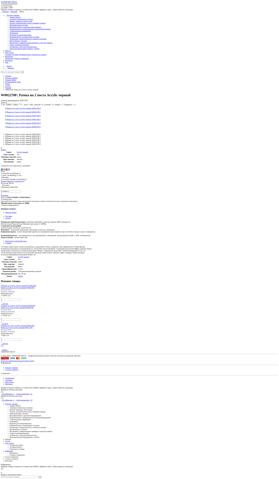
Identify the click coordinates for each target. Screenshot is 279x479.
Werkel (20, 276)
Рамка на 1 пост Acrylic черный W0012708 (16, 328)
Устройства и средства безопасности (23, 47)
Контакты (9, 60)
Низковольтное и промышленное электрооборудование (30, 29)
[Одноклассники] (4, 170)
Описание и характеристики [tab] (15, 241)
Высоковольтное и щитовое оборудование (25, 27)
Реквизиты (9, 58)
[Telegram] (9, 170)
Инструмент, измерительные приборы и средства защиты (31, 43)
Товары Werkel (15, 17)
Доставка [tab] (8, 216)
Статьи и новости (11, 370)
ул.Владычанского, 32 (24, 394)
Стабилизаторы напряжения (20, 31)
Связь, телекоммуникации (19, 45)
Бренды (8, 51)
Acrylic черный (22, 152)
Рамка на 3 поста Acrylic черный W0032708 (17, 308)
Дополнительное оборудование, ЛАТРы (24, 49)
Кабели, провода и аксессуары (21, 21)
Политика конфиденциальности (13, 361)
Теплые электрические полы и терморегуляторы (28, 23)
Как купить (9, 53)
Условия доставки (12, 55)
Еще (6, 62)
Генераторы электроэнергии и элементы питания (28, 39)
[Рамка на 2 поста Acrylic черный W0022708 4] (23, 123)
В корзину (5, 195)
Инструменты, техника (18, 41)
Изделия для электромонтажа (20, 35)
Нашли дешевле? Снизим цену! (12, 181)
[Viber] (7, 170)
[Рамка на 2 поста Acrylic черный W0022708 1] (23, 112)
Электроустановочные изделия (21, 19)
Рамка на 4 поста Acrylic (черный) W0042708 (17, 288)
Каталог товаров (13, 15)
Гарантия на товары (38, 55)
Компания (9, 56)
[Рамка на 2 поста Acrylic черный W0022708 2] (23, 116)
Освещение (14, 33)
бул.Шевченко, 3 (8, 394)
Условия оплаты (25, 55)
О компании (9, 378)
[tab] (8, 243)
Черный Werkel (10, 212)
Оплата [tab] (8, 218)
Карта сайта (29, 361)
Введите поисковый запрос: (11, 475)
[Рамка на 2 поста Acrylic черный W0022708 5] (23, 127)
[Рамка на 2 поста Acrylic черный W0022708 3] (23, 119)
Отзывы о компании (21, 58)
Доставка (8, 380)
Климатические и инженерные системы (24, 37)
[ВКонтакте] (2, 170)
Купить (5, 304)
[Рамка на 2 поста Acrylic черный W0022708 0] (23, 108)
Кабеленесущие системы (19, 25)
